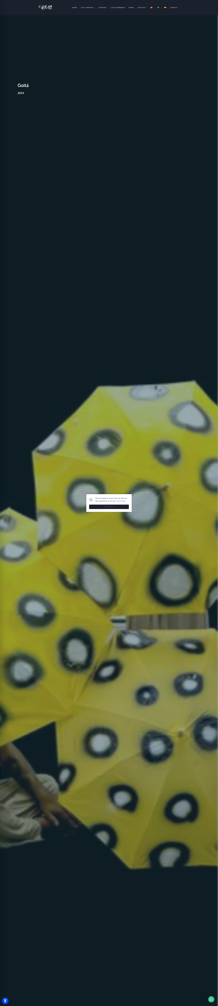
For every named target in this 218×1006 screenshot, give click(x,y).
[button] (211, 999)
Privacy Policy (121, 501)
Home (74, 7)
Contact (142, 7)
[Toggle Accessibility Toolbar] (5, 1000)
